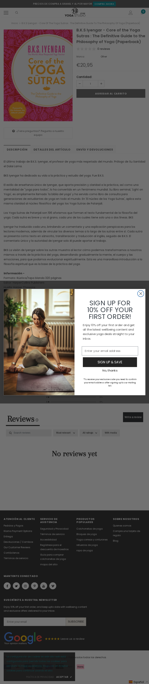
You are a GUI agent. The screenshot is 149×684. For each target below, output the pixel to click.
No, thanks (109, 370)
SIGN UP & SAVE (110, 362)
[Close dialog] (141, 293)
